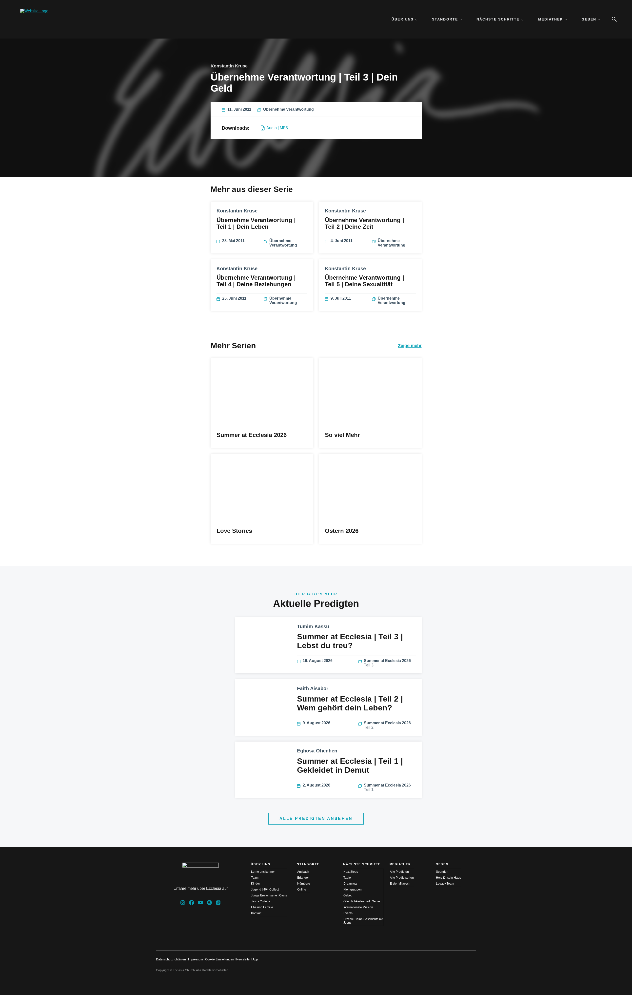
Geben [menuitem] (589, 19)
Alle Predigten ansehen (316, 818)
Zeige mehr (410, 345)
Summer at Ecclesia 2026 (387, 663)
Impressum (195, 959)
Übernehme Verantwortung (288, 109)
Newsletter (243, 959)
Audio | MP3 (277, 128)
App (255, 959)
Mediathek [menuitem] (550, 19)
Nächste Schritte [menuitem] (498, 19)
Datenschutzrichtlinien (171, 959)
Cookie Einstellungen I (220, 959)
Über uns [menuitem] (403, 19)
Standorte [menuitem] (445, 19)
